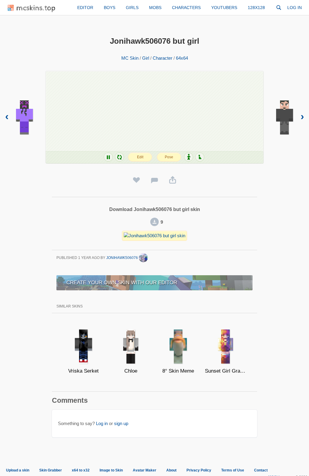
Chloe (130, 371)
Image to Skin (111, 470)
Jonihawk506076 (122, 258)
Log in (294, 7)
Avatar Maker (144, 470)
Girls (132, 7)
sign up (121, 423)
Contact (261, 470)
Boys (109, 7)
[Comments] (154, 180)
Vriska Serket (83, 371)
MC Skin (130, 58)
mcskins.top (36, 8)
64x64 (182, 58)
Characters (186, 7)
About (171, 470)
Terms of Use (232, 470)
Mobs (155, 7)
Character (162, 58)
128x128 (256, 7)
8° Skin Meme (178, 371)
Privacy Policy (198, 470)
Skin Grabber (50, 470)
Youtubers (224, 7)
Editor (85, 7)
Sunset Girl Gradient (225, 371)
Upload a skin (17, 470)
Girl (145, 58)
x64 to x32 (81, 470)
